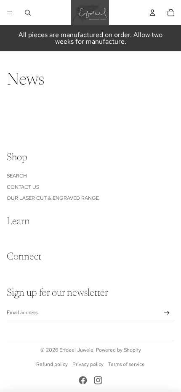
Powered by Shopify (118, 350)
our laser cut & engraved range (53, 198)
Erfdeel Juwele (76, 350)
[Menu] (9, 12)
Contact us (23, 187)
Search (17, 175)
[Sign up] (167, 313)
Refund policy (52, 364)
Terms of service (126, 364)
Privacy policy (88, 364)
